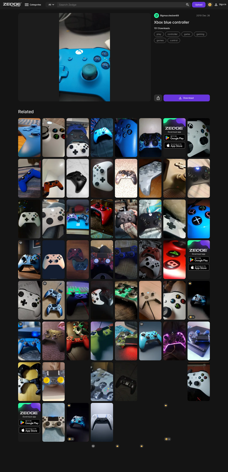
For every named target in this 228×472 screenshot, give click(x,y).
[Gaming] (102, 259)
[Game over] (102, 300)
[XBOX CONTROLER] (78, 137)
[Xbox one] (174, 259)
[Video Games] (126, 300)
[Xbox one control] (53, 137)
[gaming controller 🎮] (150, 341)
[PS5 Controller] (102, 422)
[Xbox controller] (150, 137)
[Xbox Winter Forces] (174, 219)
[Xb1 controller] (150, 219)
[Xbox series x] (126, 219)
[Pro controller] (126, 178)
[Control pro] (150, 381)
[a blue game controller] (29, 341)
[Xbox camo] (102, 381)
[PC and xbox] (29, 137)
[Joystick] (150, 259)
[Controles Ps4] (78, 381)
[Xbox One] (174, 300)
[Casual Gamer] (102, 341)
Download (188, 98)
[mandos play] (53, 300)
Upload (199, 4)
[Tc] (78, 300)
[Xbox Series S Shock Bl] (126, 137)
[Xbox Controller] (102, 178)
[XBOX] (78, 178)
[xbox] (29, 259)
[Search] (187, 4)
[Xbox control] (78, 259)
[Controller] (174, 341)
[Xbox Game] (53, 259)
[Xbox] (150, 178)
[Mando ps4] (29, 178)
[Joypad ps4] (53, 381)
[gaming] (174, 381)
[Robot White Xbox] (199, 137)
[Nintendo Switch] (150, 422)
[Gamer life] (78, 219)
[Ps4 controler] (53, 422)
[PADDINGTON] (53, 178)
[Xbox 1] (199, 178)
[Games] (126, 422)
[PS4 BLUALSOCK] (199, 219)
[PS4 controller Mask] (78, 341)
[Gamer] (29, 381)
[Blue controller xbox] (102, 137)
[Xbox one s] (29, 300)
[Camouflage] (126, 341)
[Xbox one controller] (174, 178)
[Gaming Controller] (126, 381)
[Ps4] (199, 341)
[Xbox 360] (102, 219)
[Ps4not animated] (126, 259)
